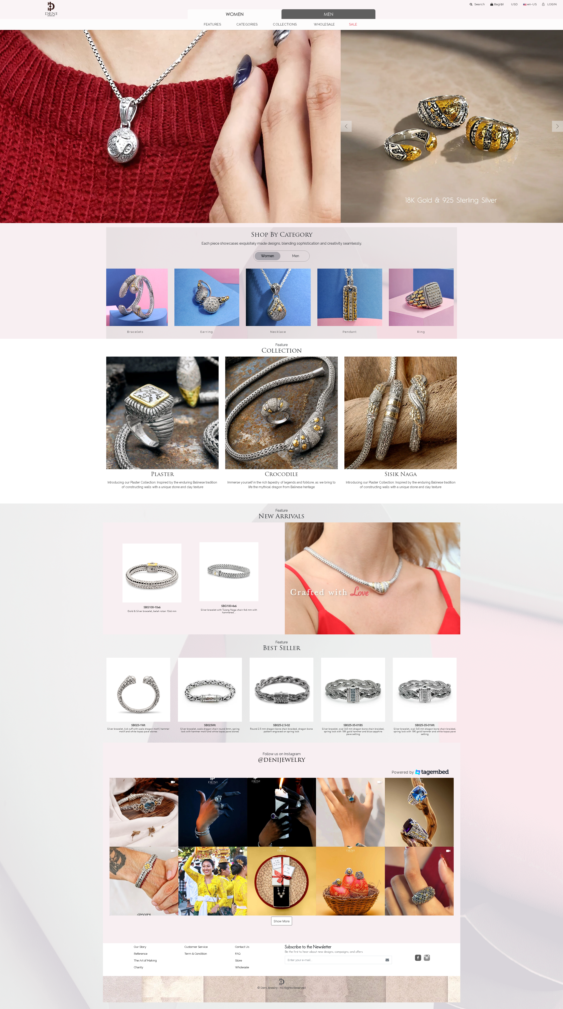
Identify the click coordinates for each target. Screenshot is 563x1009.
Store (238, 960)
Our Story (140, 947)
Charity (138, 967)
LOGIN (552, 4)
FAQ (237, 953)
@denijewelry (281, 760)
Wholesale (242, 967)
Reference (140, 953)
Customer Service (196, 947)
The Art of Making (145, 960)
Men (295, 256)
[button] (214, 24)
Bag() (498, 4)
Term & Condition (196, 953)
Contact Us (242, 947)
